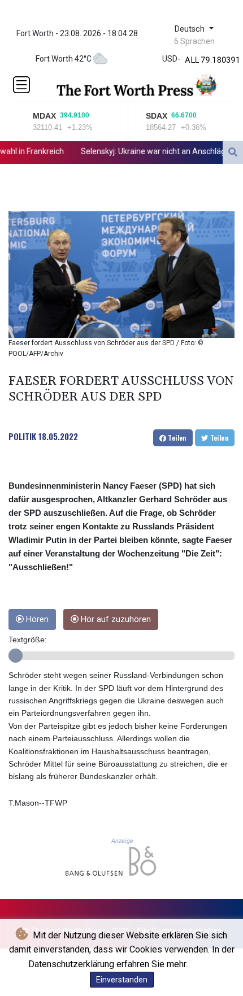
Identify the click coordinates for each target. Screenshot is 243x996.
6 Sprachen (194, 41)
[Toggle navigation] (21, 84)
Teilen (176, 437)
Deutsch (191, 29)
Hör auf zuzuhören (115, 619)
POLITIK (22, 436)
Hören (36, 619)
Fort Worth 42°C (64, 58)
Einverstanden (121, 979)
